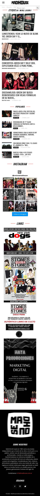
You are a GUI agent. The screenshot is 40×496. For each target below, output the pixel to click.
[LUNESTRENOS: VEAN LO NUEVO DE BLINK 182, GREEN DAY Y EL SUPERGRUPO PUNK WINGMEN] (20, 22)
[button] (8, 183)
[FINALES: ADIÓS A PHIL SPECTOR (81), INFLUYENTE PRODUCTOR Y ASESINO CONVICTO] (7, 113)
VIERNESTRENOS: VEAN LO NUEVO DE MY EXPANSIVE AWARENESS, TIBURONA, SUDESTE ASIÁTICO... (25, 134)
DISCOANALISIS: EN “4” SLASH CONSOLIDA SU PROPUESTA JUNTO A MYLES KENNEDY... (24, 124)
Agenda (16, 147)
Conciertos (5, 59)
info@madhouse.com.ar (24, 473)
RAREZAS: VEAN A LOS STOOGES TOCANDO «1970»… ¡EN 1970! (22, 153)
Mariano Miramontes (9, 68)
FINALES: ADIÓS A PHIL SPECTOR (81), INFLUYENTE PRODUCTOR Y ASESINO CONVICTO (24, 113)
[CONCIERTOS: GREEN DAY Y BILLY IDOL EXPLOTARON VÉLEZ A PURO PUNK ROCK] (20, 51)
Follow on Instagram (20, 214)
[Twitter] (25, 486)
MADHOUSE (5, 39)
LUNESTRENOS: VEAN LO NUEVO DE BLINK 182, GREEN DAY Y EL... (20, 35)
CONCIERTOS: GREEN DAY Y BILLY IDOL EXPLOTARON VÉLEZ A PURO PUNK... (18, 64)
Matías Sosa (6, 100)
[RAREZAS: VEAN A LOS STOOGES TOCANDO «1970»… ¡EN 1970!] (7, 154)
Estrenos (5, 30)
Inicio (3, 7)
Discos (4, 89)
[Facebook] (15, 486)
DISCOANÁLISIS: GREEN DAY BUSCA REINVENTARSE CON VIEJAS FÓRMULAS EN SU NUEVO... (19, 95)
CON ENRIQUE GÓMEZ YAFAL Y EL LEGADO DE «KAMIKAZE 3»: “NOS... (25, 144)
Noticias (16, 117)
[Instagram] (20, 486)
